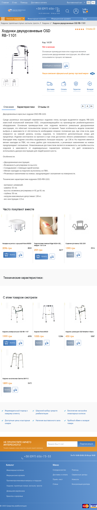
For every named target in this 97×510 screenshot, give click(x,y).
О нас (14, 3)
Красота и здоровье (15, 496)
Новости (75, 479)
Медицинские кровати (16, 475)
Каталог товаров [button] (14, 19)
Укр (93, 2)
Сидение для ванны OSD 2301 (76, 243)
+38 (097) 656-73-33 (37, 456)
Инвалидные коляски (15, 470)
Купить (12, 255)
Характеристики (26, 107)
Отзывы (43, 107)
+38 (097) (48, 9)
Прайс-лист (58, 479)
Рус (89, 2)
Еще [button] (85, 19)
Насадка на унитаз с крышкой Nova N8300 (16, 243)
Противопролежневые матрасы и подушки (24, 481)
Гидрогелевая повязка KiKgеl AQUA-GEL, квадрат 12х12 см (47, 244)
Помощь (24, 3)
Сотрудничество (59, 470)
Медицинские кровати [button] (61, 19)
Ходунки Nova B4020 (41, 332)
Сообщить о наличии (52, 66)
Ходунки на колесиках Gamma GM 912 (15, 378)
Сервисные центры (79, 475)
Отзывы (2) (90, 29)
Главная (5, 3)
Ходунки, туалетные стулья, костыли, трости (24, 486)
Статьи (55, 484)
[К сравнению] (66, 65)
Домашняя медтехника (16, 491)
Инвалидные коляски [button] (37, 19)
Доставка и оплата (39, 3)
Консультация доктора (81, 484)
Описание (8, 107)
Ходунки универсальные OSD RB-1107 (15, 332)
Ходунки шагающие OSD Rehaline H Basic (80, 332)
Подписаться (86, 444)
